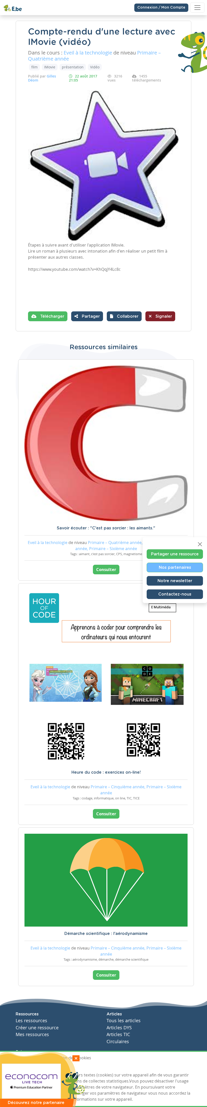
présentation (73, 67)
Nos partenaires (175, 567)
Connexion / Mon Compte (161, 7)
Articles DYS (119, 1028)
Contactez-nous (174, 594)
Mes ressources (32, 1034)
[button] (124, 316)
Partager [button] (90, 316)
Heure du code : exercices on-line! (106, 772)
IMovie (49, 67)
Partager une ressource (175, 554)
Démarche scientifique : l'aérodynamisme (106, 934)
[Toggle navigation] (197, 8)
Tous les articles (124, 1020)
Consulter (106, 569)
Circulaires (118, 1041)
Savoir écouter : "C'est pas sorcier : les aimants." (106, 528)
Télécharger (51, 316)
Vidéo (94, 67)
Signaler (163, 316)
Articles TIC (118, 1034)
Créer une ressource (37, 1028)
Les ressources (31, 1020)
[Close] (200, 544)
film (34, 67)
